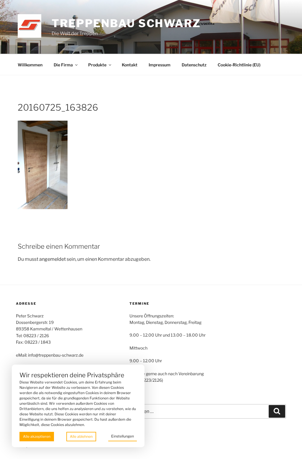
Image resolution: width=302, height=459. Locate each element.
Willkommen (30, 64)
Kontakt (129, 64)
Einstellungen (122, 436)
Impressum (159, 64)
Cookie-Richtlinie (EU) (239, 64)
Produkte (97, 64)
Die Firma (63, 64)
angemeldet (52, 259)
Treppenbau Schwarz (126, 23)
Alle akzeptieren (36, 436)
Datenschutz (194, 64)
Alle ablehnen (81, 436)
